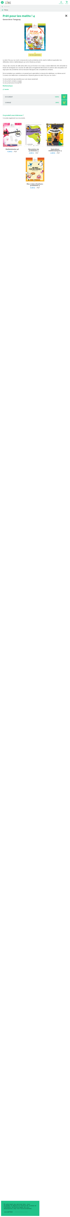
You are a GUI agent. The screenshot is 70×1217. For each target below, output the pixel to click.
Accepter (8, 1212)
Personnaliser (21, 1212)
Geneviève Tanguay (12, 19)
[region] (35, 104)
